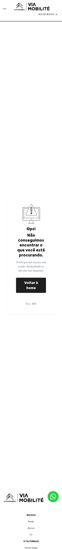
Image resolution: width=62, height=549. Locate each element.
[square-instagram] (35, 508)
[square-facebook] (27, 508)
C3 (31, 534)
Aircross (31, 528)
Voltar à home (31, 285)
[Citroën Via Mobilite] (34, 7)
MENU (5, 9)
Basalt (31, 521)
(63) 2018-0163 (46, 14)
